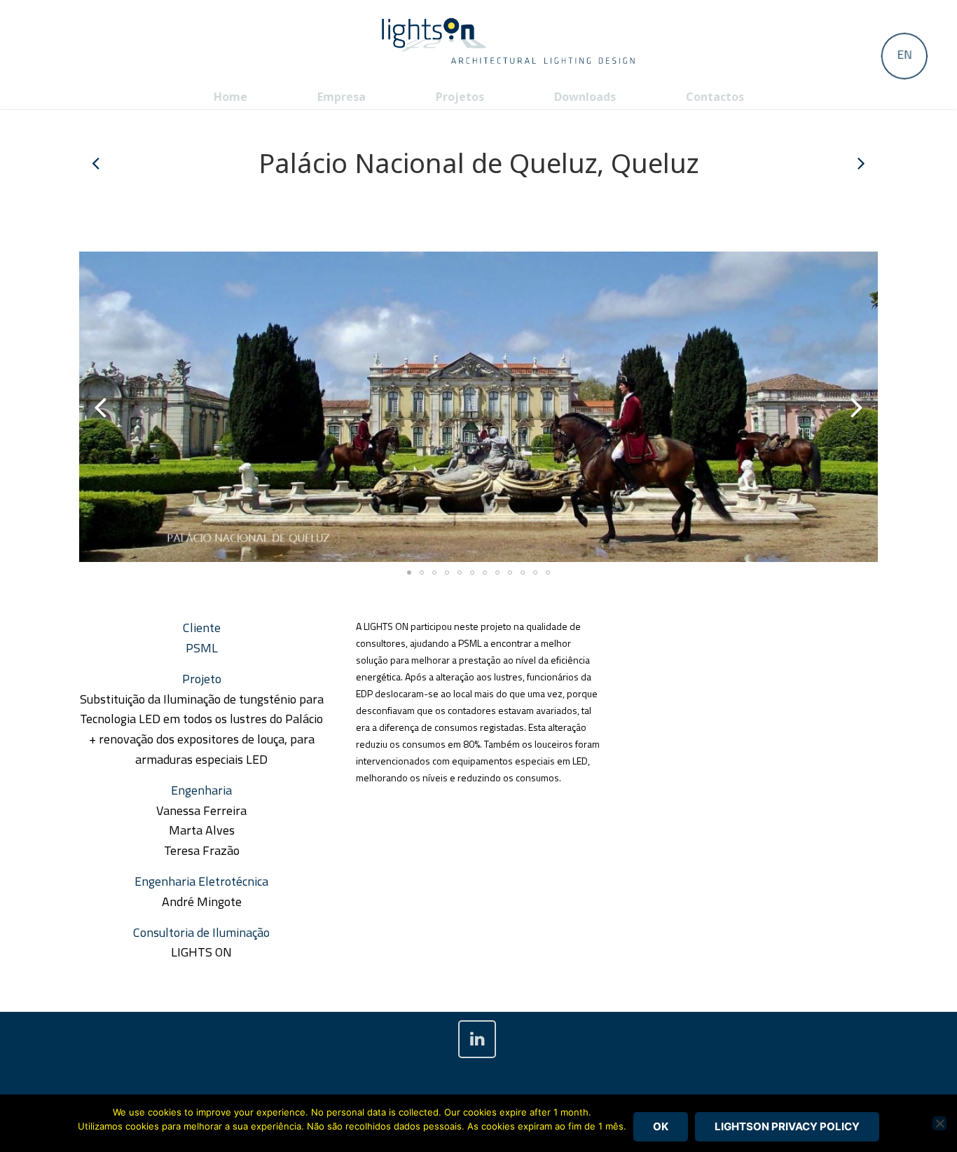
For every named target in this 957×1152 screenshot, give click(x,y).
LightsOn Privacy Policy (787, 1126)
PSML (202, 647)
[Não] (939, 1123)
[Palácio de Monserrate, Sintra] (860, 163)
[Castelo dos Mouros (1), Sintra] (96, 163)
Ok (660, 1126)
